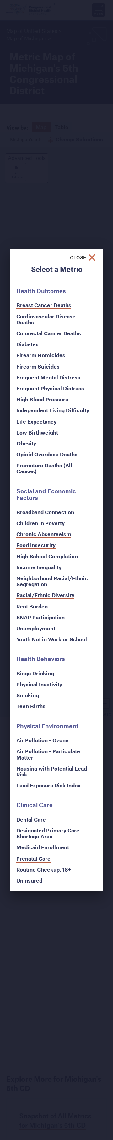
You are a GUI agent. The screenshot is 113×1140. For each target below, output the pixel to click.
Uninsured (29, 880)
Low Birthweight (37, 432)
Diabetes (27, 344)
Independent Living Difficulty (52, 410)
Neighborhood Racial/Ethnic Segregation (52, 581)
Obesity (26, 443)
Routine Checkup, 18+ (43, 870)
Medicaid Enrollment (42, 847)
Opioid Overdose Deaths (47, 454)
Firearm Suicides (38, 366)
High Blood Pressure (42, 399)
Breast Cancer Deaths (43, 305)
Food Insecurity (36, 545)
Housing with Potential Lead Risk (51, 771)
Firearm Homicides (40, 355)
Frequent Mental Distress (48, 377)
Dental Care (31, 819)
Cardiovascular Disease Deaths (46, 319)
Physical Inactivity (39, 684)
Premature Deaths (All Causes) (44, 468)
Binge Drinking (35, 673)
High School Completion (47, 556)
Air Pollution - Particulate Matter (48, 754)
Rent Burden (32, 606)
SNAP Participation (40, 617)
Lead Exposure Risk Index (48, 785)
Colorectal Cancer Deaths (48, 333)
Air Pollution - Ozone (42, 740)
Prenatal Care (33, 859)
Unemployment (35, 628)
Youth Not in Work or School (51, 639)
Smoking (27, 695)
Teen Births (31, 706)
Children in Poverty (40, 523)
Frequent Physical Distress (50, 388)
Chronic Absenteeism (43, 534)
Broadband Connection (45, 512)
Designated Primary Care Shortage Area (47, 833)
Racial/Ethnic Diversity (45, 595)
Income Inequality (39, 567)
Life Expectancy (36, 422)
